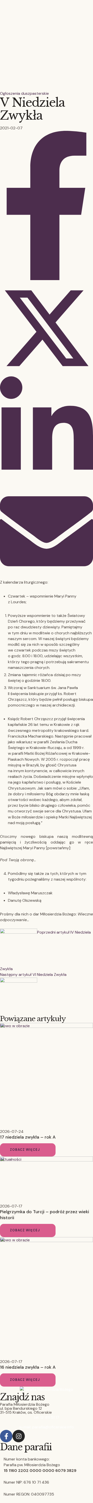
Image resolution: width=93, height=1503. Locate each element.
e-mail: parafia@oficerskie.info (46, 1427)
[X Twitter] (46, 373)
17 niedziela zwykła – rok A (28, 1137)
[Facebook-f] (6, 1436)
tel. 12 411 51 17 (46, 1417)
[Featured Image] (46, 1026)
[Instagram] (18, 1436)
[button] (28, 1149)
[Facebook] (46, 278)
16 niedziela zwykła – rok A (28, 1367)
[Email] (46, 576)
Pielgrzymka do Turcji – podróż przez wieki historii (44, 1215)
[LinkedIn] (46, 481)
